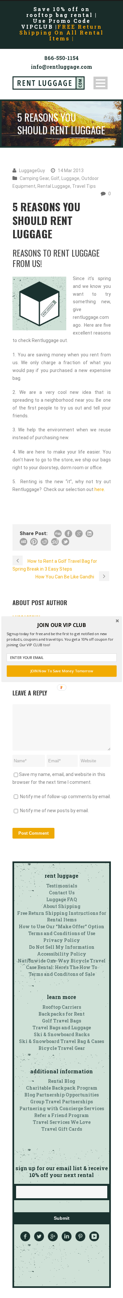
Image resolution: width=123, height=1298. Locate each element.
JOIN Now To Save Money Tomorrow (61, 670)
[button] (61, 625)
